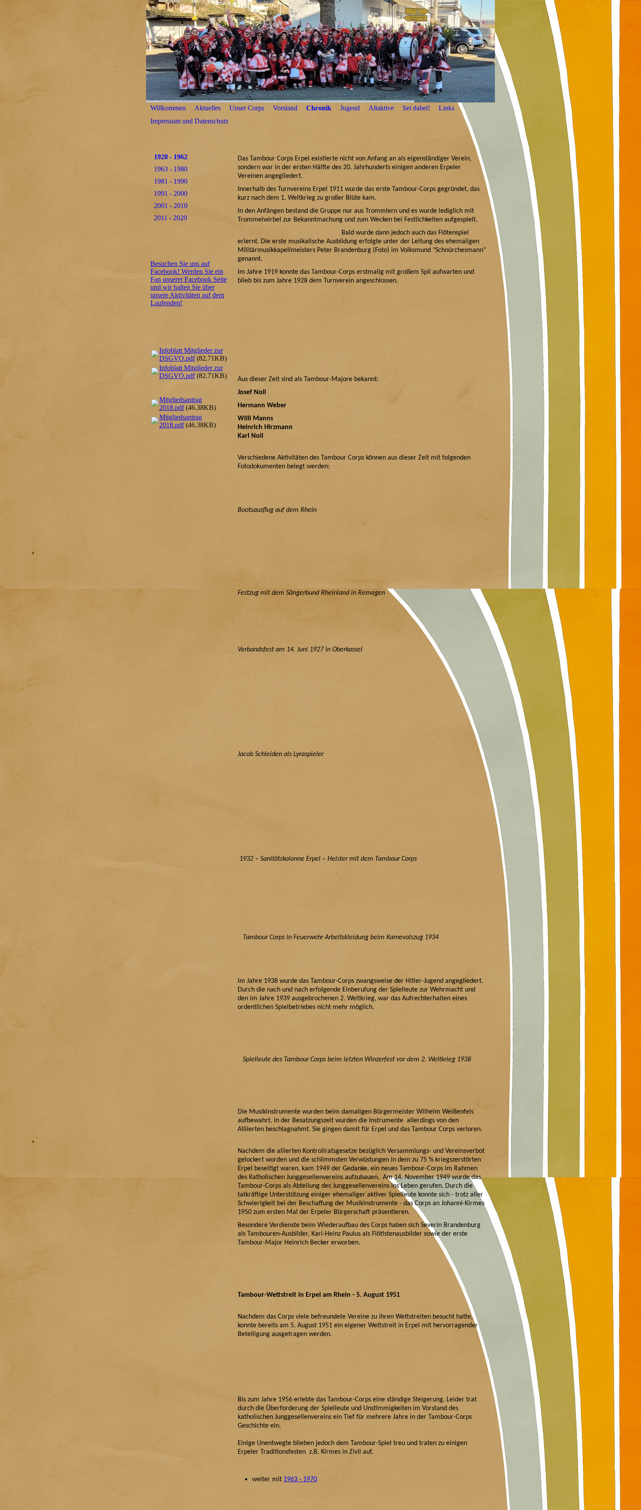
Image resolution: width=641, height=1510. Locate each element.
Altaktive (381, 108)
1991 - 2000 (171, 193)
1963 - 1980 (171, 169)
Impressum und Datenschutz (189, 121)
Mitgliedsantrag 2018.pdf (180, 403)
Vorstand (285, 108)
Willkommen (168, 108)
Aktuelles (207, 108)
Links (446, 108)
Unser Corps (246, 108)
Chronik (318, 108)
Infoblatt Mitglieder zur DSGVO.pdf (191, 354)
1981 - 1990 (171, 181)
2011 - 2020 (170, 218)
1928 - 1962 (171, 156)
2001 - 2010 (171, 205)
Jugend (350, 108)
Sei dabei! (416, 108)
